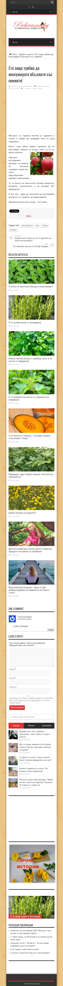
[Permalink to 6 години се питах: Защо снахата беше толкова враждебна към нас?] (13, 764)
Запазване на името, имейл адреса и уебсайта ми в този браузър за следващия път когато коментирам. (31, 700)
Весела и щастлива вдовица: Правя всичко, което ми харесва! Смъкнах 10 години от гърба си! (36, 782)
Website (13, 687)
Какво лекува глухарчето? (22, 513)
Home (14, 54)
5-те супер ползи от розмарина (25, 322)
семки (45, 225)
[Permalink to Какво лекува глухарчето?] (31, 509)
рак (37, 225)
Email (11, 678)
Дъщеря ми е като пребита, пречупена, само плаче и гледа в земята (34, 734)
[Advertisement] (31, 113)
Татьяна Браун (25, 617)
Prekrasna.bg (34, 984)
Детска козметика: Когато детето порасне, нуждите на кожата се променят (30, 550)
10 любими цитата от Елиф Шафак (30, 245)
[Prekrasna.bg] (31, 29)
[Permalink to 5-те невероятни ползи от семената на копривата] (31, 393)
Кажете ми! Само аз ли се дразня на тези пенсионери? (33, 238)
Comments (47, 725)
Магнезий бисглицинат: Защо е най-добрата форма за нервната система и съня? (29, 590)
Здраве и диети (26, 54)
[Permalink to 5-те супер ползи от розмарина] (31, 319)
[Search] (52, 2)
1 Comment (27, 88)
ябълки (13, 230)
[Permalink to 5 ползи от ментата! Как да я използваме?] (31, 283)
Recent (31, 725)
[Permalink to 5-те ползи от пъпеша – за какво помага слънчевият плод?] (31, 432)
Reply (51, 630)
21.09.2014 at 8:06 (24, 619)
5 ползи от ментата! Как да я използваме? (31, 286)
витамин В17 (27, 225)
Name (12, 669)
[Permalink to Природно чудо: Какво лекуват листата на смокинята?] (31, 471)
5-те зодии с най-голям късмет (24, 949)
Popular (16, 725)
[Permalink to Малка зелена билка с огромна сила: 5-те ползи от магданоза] (31, 355)
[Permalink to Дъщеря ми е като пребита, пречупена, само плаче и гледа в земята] (13, 738)
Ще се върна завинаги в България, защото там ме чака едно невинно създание (35, 747)
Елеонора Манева (26, 86)
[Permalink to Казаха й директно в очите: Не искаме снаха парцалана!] (13, 775)
